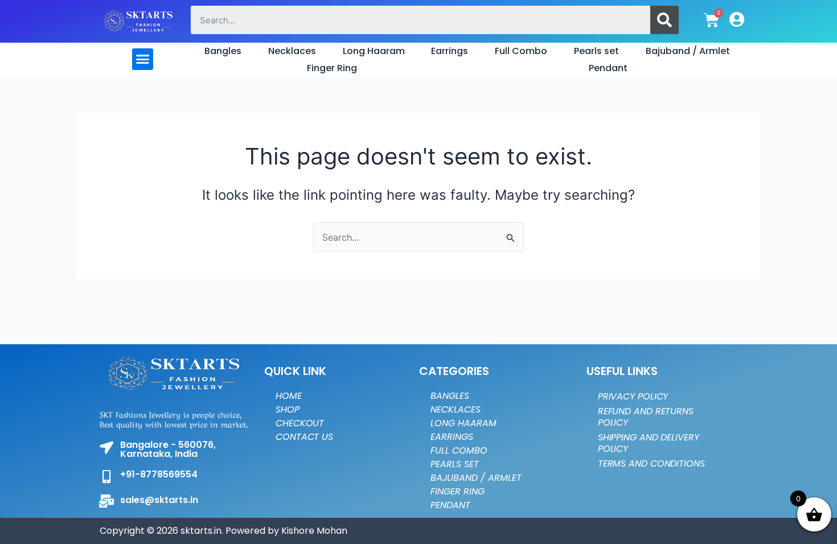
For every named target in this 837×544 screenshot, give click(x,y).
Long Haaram (374, 50)
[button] (143, 59)
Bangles (222, 50)
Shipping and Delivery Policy (648, 443)
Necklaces (292, 50)
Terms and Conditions (651, 463)
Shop (287, 409)
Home (289, 395)
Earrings (449, 50)
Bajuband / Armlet (688, 50)
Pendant (608, 68)
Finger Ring (332, 68)
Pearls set (596, 50)
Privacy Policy (633, 396)
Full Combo (521, 50)
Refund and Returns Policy (646, 417)
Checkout (300, 423)
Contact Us (304, 436)
